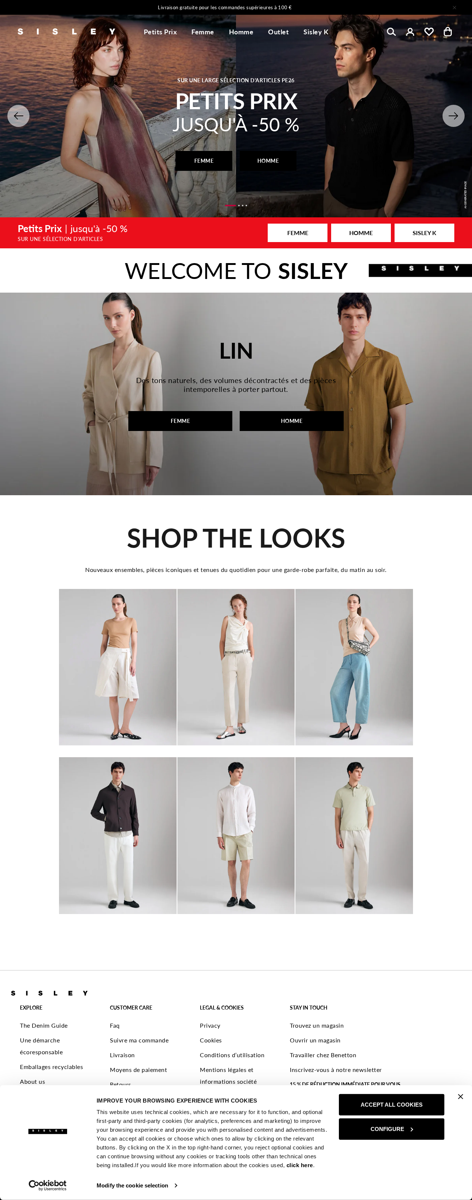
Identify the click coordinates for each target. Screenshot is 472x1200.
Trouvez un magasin (317, 1025)
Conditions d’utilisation (232, 1054)
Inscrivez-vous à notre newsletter (336, 1069)
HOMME (268, 161)
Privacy (210, 1025)
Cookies (211, 1040)
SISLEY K (424, 232)
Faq (115, 1025)
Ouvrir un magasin (315, 1040)
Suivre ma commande (139, 1040)
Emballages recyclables (51, 1066)
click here (300, 1165)
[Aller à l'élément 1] (230, 205)
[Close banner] (460, 1096)
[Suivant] (333, 7)
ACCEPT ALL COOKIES (392, 1104)
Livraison (122, 1054)
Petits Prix (160, 32)
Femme (202, 32)
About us (32, 1081)
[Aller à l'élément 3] (242, 205)
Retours (120, 1084)
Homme (241, 32)
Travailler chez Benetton (323, 1054)
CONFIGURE (387, 1128)
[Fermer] (454, 7)
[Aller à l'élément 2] (239, 205)
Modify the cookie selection (132, 1185)
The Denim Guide (44, 1025)
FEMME (204, 161)
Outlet (278, 32)
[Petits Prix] (236, 232)
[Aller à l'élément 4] (246, 205)
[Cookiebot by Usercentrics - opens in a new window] (47, 1185)
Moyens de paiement (138, 1069)
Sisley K (315, 32)
